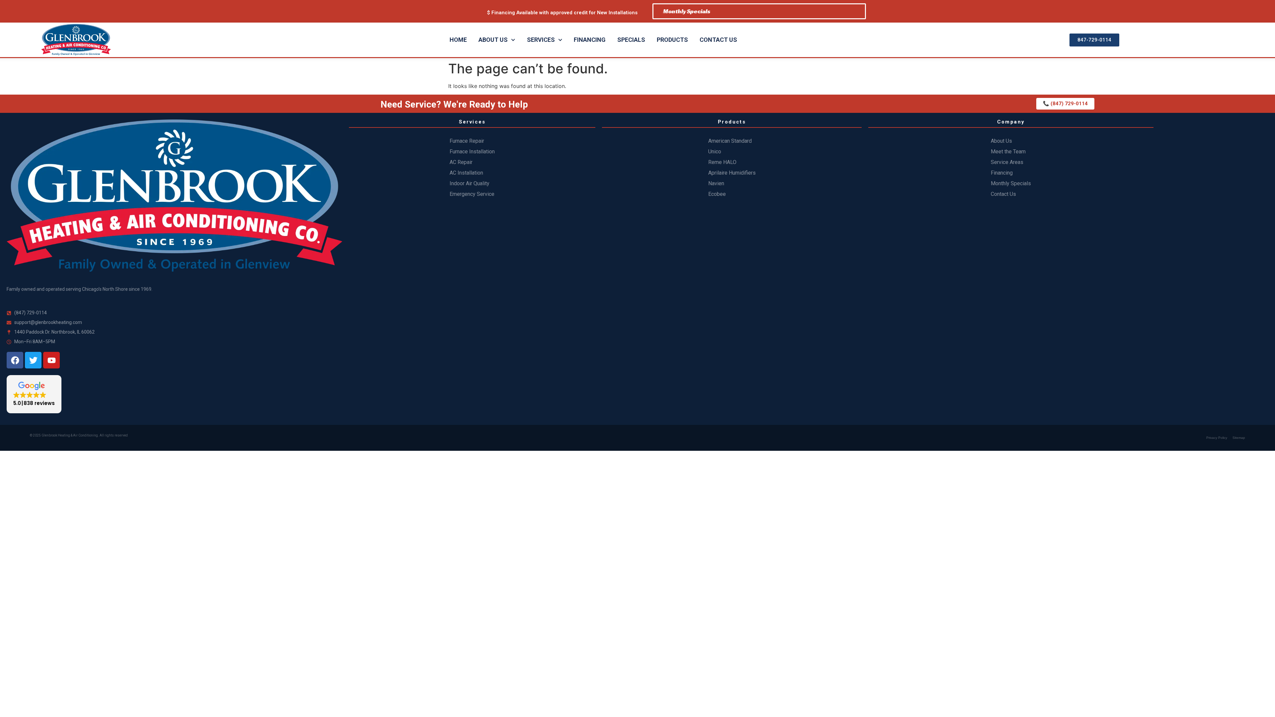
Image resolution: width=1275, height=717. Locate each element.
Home (458, 39)
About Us (493, 39)
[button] (34, 394)
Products (672, 39)
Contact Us (718, 39)
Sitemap (1238, 437)
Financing (590, 39)
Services (541, 39)
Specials (631, 39)
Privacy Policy (1216, 437)
